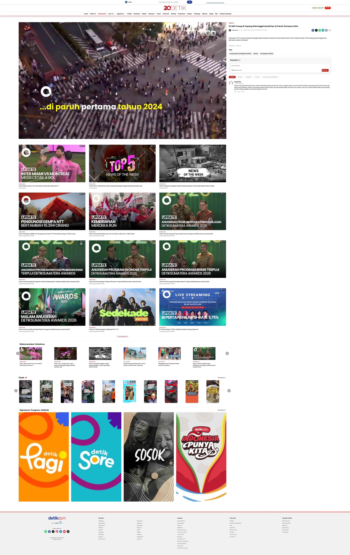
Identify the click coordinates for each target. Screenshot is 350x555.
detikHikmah (140, 536)
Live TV (111, 14)
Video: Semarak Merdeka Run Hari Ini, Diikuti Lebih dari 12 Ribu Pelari (112, 234)
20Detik (139, 532)
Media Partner (233, 530)
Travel (158, 14)
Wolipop (139, 527)
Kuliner (189, 14)
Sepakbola (101, 534)
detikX (138, 530)
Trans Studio (180, 534)
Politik (129, 14)
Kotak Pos (232, 527)
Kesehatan (181, 14)
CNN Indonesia (286, 521)
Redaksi (232, 521)
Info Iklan (232, 532)
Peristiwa (137, 14)
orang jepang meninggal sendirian (240, 53)
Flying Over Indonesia (182, 541)
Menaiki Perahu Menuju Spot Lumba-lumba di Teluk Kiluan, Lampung (135, 364)
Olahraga (197, 14)
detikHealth (140, 525)
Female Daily (285, 530)
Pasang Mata (180, 523)
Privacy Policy (233, 534)
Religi (211, 14)
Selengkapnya (221, 377)
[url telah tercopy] (326, 30)
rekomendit (180, 545)
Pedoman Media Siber (235, 523)
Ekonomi (151, 14)
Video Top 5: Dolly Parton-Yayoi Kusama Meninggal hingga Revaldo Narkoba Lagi (115, 186)
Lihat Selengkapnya (122, 336)
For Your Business (181, 543)
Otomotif (166, 14)
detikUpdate (102, 14)
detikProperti (101, 539)
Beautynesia (285, 527)
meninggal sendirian (266, 53)
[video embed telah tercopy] (329, 30)
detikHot (100, 530)
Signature (120, 14)
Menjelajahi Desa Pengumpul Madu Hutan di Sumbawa (168, 364)
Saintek (173, 14)
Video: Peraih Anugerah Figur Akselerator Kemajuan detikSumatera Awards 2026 (186, 234)
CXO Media (285, 532)
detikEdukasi (101, 523)
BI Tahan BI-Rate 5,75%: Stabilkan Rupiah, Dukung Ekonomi (178, 329)
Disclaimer (232, 536)
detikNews (101, 521)
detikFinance (101, 525)
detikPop (139, 539)
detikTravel (140, 521)
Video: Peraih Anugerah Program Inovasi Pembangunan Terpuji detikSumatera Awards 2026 (49, 281)
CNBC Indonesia (286, 523)
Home (86, 14)
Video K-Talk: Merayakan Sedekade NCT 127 (103, 329)
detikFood (139, 523)
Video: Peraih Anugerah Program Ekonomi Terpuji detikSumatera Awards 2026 (115, 281)
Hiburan (204, 14)
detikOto (100, 536)
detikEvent (180, 527)
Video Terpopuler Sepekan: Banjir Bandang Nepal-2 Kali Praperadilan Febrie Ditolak (186, 186)
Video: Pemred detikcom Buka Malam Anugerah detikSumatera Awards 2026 (44, 329)
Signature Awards (181, 530)
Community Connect (182, 548)
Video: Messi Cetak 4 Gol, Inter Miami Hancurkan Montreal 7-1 (39, 186)
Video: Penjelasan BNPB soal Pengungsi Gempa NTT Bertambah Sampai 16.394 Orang (47, 234)
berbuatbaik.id (181, 521)
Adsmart (179, 525)
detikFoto (139, 534)
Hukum (144, 14)
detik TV (93, 14)
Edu (216, 14)
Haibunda (284, 525)
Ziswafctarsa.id (181, 539)
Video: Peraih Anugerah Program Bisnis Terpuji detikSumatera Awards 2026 (184, 281)
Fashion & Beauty (225, 14)
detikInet (100, 527)
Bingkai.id (179, 536)
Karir (231, 525)
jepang (256, 53)
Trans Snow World (182, 532)
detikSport (101, 532)
